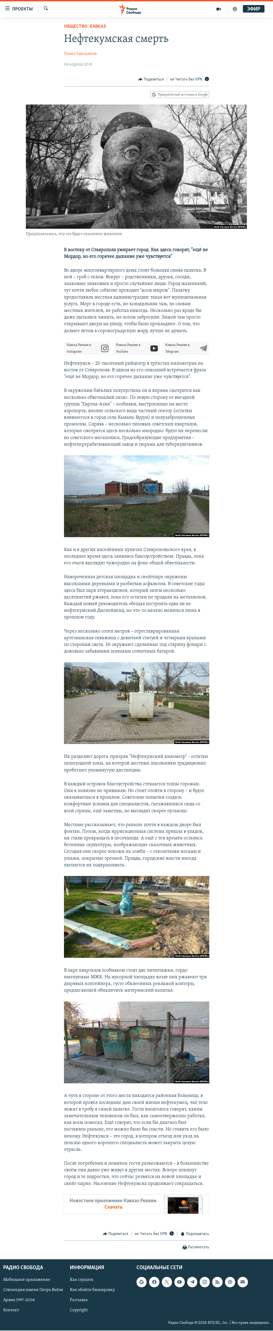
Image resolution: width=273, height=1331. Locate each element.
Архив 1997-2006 (19, 1300)
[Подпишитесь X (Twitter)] (167, 1282)
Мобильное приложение (26, 1280)
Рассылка (79, 1300)
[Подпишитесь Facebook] (154, 1282)
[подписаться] (243, 1282)
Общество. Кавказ (85, 26)
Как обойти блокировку (92, 1290)
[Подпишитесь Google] (141, 1282)
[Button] (151, 79)
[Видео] (219, 9)
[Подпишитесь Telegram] (192, 1282)
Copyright (79, 1310)
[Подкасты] (230, 1282)
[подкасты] (235, 9)
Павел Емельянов (80, 54)
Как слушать (81, 1280)
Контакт (11, 1310)
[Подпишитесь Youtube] (179, 1282)
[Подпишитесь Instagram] (205, 1282)
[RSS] (217, 1282)
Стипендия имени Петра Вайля (33, 1290)
